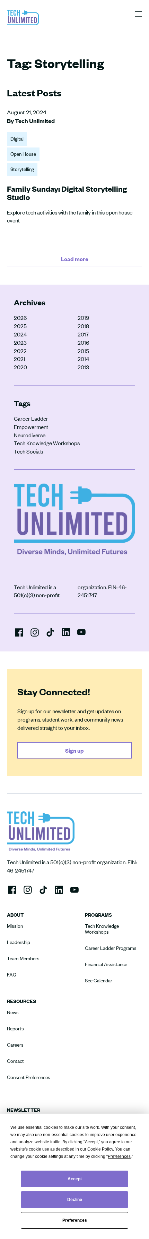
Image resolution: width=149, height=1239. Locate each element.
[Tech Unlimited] (23, 24)
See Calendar (98, 980)
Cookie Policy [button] (100, 1149)
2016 (83, 342)
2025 (20, 326)
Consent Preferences (28, 1077)
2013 (83, 367)
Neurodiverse (29, 435)
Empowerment (31, 426)
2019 (83, 317)
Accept (75, 1178)
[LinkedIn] (66, 631)
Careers (15, 1044)
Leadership (18, 942)
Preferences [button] (119, 1156)
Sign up (74, 750)
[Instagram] (34, 632)
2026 (20, 317)
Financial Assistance (106, 964)
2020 (20, 367)
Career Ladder (31, 418)
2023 (20, 342)
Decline (74, 1199)
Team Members (23, 958)
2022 (20, 350)
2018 (83, 326)
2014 (83, 358)
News (13, 1012)
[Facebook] (19, 632)
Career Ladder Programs (111, 948)
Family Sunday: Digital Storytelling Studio (67, 193)
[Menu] (138, 13)
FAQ (11, 974)
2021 (19, 358)
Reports (15, 1028)
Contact (15, 1061)
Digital (17, 138)
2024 (20, 334)
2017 (83, 334)
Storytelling (22, 169)
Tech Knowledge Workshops (47, 443)
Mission (15, 926)
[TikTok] (50, 632)
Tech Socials (28, 451)
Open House (23, 154)
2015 (83, 350)
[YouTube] (81, 631)
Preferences (74, 1220)
